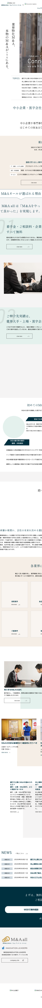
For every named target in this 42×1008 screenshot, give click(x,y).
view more (19, 247)
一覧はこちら (19, 853)
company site (14, 960)
